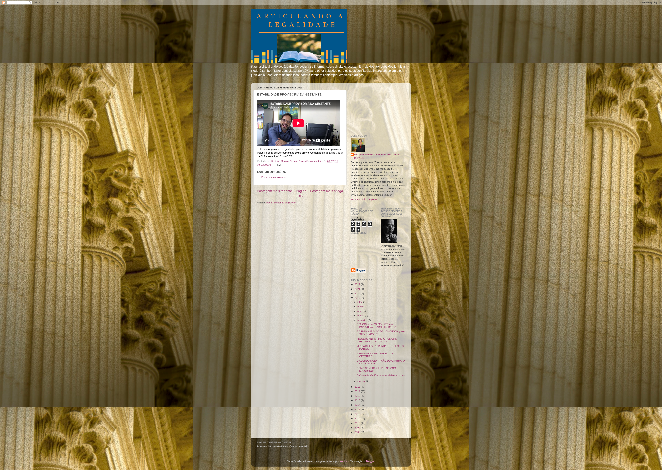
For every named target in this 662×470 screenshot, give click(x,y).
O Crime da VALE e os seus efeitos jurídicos (381, 375)
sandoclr (344, 461)
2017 (358, 391)
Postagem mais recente (274, 191)
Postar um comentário (273, 177)
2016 (358, 396)
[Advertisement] (377, 106)
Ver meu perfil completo (364, 199)
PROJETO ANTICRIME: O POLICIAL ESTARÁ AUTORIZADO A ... (377, 340)
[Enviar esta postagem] (278, 165)
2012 (358, 414)
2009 (358, 427)
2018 (358, 387)
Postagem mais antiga (326, 191)
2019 (358, 298)
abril (360, 311)
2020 (358, 293)
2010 (358, 423)
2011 (357, 418)
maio (360, 306)
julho (360, 302)
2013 (358, 409)
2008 (358, 432)
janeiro (361, 381)
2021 (358, 289)
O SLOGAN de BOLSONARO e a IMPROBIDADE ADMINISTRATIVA (376, 325)
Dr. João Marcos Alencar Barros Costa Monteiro (376, 156)
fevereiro (362, 320)
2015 (358, 400)
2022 (358, 284)
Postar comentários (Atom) (281, 202)
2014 (358, 405)
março (361, 315)
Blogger (370, 461)
